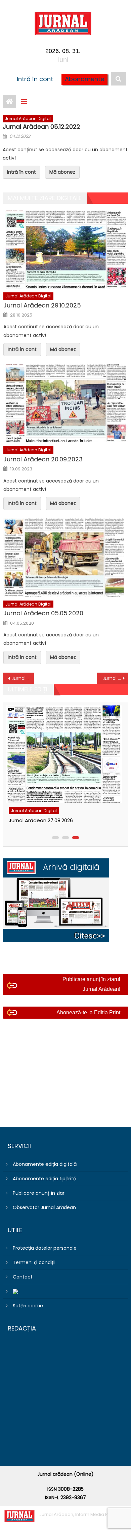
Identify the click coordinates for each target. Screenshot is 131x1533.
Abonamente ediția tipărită (44, 1178)
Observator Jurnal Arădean (44, 1207)
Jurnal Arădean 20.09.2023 (43, 459)
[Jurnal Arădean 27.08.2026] (64, 754)
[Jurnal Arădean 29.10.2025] (65, 249)
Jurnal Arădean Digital (28, 118)
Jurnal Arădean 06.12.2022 (115, 678)
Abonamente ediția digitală (45, 1164)
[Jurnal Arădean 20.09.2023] (65, 403)
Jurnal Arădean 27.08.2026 (41, 820)
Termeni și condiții (34, 1262)
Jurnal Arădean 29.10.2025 (42, 305)
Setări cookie (28, 1305)
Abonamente (84, 79)
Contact (23, 1276)
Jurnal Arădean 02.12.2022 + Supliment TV (22, 678)
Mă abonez (62, 172)
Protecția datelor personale (45, 1248)
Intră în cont (35, 79)
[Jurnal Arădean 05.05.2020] (65, 557)
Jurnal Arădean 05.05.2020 (43, 613)
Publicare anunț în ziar (38, 1193)
